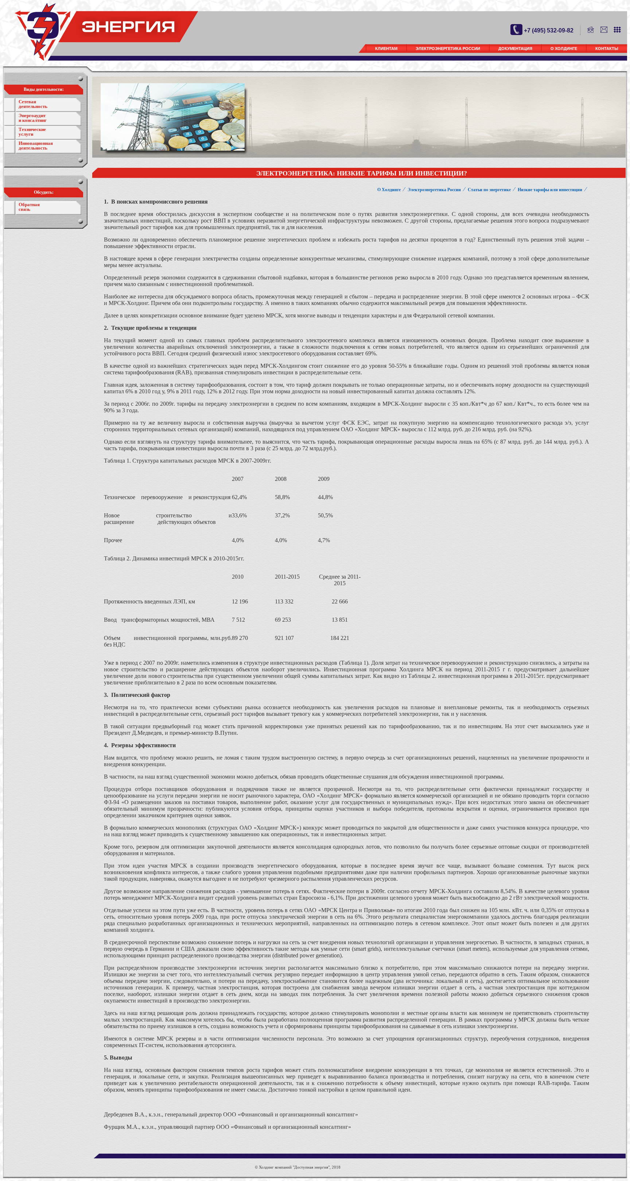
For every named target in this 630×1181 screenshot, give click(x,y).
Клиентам (386, 48)
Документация (515, 48)
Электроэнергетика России (448, 48)
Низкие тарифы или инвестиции (550, 189)
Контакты (606, 48)
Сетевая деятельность (33, 104)
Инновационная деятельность (36, 145)
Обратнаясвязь (29, 207)
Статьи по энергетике (489, 189)
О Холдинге (564, 48)
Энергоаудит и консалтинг (33, 118)
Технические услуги (32, 132)
